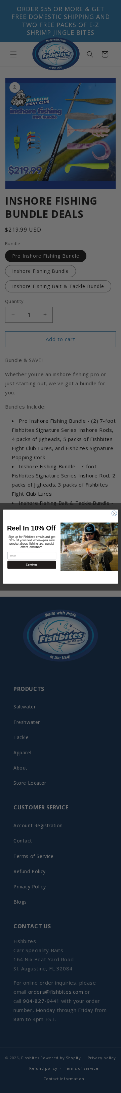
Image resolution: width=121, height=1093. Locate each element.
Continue (31, 564)
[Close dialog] (114, 513)
